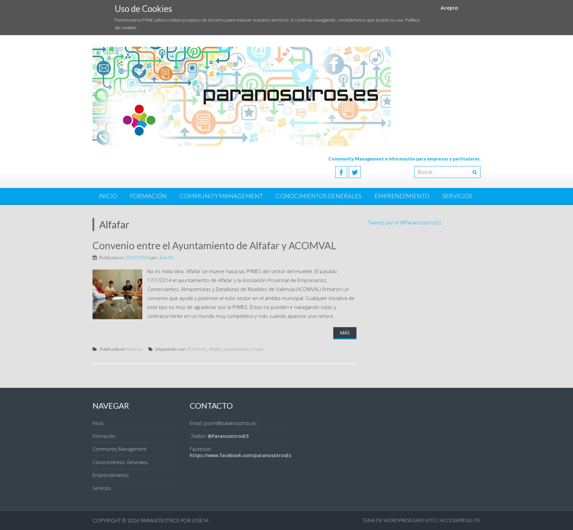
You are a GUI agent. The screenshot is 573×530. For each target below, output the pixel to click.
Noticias (134, 349)
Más (345, 332)
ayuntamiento (237, 349)
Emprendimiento (401, 196)
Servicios (457, 196)
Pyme (258, 349)
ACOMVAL (197, 349)
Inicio (107, 196)
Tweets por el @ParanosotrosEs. (405, 222)
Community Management (221, 196)
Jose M (165, 257)
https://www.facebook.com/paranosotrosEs (240, 455)
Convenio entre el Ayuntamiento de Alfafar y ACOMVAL (214, 245)
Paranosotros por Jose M (174, 520)
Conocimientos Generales (318, 196)
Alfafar (215, 349)
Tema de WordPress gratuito (399, 520)
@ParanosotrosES (228, 436)
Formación (148, 196)
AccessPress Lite (460, 520)
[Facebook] (341, 172)
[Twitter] (355, 172)
